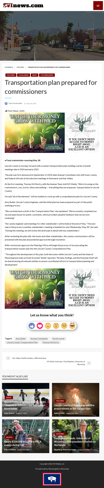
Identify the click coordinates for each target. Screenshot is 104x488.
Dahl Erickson (10, 449)
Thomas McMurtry (50, 342)
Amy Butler (21, 338)
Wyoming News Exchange (65, 449)
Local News (23, 75)
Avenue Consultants (39, 338)
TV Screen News (47, 75)
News (34, 75)
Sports (9, 437)
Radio (8, 397)
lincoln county (58, 338)
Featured (20, 67)
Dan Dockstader (16, 103)
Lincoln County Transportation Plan (22, 342)
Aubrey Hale (59, 413)
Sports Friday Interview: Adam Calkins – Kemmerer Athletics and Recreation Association (25, 405)
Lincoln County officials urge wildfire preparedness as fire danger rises (74, 407)
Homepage (9, 67)
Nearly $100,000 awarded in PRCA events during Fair (22, 443)
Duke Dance (9, 413)
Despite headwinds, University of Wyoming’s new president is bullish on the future (75, 441)
